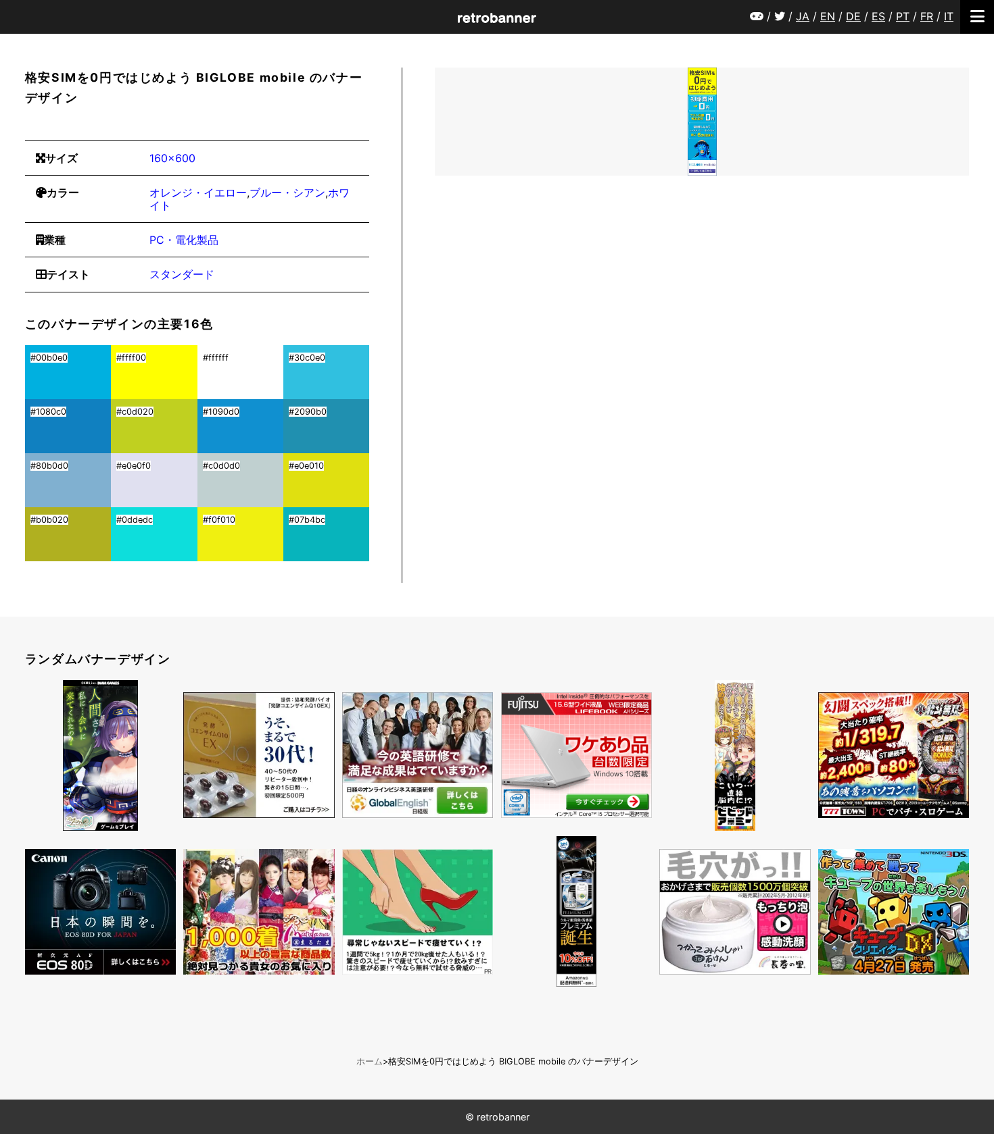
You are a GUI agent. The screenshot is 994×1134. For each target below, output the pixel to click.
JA (802, 16)
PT (902, 16)
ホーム (369, 1061)
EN (827, 16)
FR (926, 16)
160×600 (172, 158)
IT (948, 16)
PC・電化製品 (183, 240)
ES (878, 16)
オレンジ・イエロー (198, 192)
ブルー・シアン (287, 192)
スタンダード (181, 274)
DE (853, 16)
